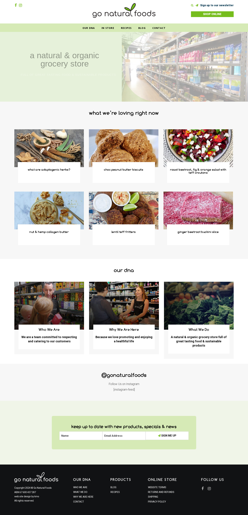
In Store (108, 28)
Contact (159, 28)
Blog (142, 28)
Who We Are (80, 487)
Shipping (153, 496)
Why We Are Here (83, 496)
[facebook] (16, 5)
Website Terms (157, 487)
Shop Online (212, 14)
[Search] (193, 5)
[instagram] (21, 5)
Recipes (126, 28)
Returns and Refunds (161, 492)
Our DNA (88, 28)
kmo (36, 496)
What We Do (80, 492)
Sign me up (168, 435)
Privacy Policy (157, 501)
